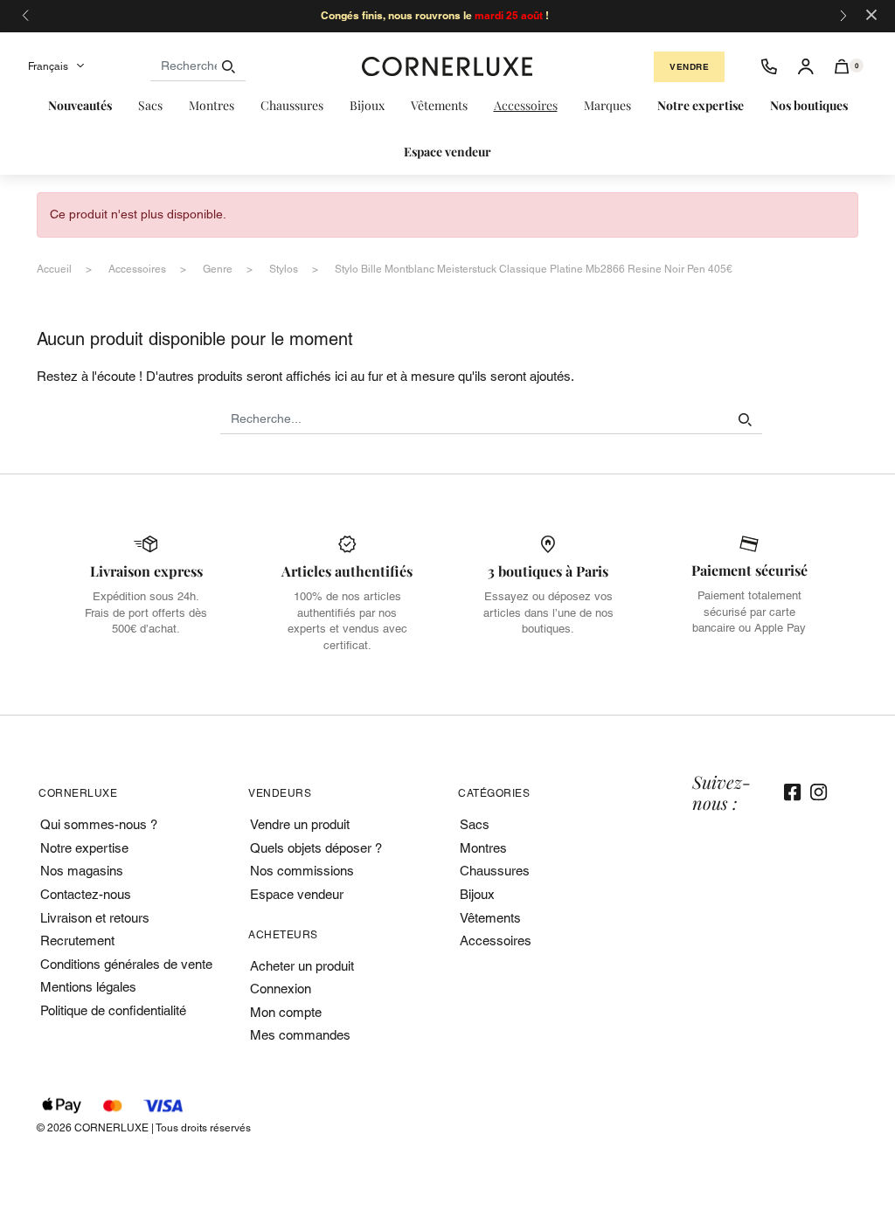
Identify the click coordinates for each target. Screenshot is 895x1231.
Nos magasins (81, 870)
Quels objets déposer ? (316, 847)
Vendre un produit (300, 824)
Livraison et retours (94, 917)
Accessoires (495, 940)
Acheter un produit (302, 965)
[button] (842, 66)
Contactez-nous (85, 894)
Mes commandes (300, 1034)
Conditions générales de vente (126, 964)
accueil (54, 269)
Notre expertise (84, 847)
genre (217, 269)
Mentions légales (88, 986)
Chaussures (495, 870)
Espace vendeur (296, 894)
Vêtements (490, 917)
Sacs (474, 824)
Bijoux (477, 894)
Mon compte (286, 1012)
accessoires (137, 269)
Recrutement (77, 940)
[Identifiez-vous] (805, 66)
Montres (483, 847)
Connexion (280, 988)
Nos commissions (302, 870)
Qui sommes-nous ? (98, 824)
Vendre (689, 67)
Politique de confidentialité (113, 1010)
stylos (283, 269)
